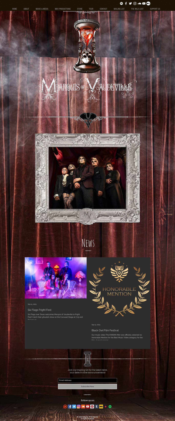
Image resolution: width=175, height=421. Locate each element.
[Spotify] (121, 3)
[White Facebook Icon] (126, 3)
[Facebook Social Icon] (70, 406)
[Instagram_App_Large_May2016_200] (79, 406)
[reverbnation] (105, 406)
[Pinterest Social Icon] (92, 406)
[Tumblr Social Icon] (97, 406)
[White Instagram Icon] (135, 3)
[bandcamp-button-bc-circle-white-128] (148, 3)
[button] (43, 9)
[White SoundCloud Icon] (139, 3)
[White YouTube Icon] (144, 3)
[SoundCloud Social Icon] (83, 406)
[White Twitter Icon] (130, 3)
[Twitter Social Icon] (74, 406)
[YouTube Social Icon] (88, 406)
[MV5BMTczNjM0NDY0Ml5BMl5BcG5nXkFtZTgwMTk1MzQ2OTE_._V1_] (101, 406)
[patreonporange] (65, 406)
